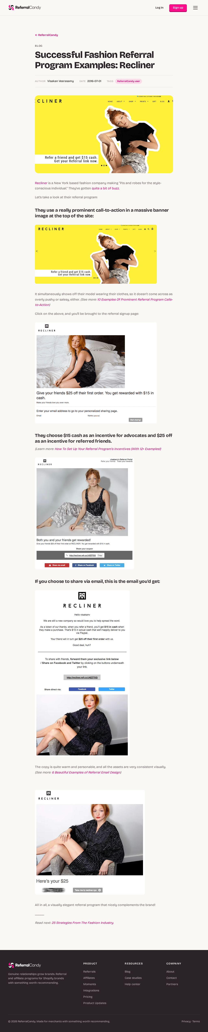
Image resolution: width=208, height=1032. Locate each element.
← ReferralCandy (46, 35)
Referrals (89, 971)
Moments (89, 984)
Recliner (41, 183)
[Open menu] (195, 7)
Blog (127, 971)
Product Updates (94, 1003)
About (170, 971)
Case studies (133, 978)
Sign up (178, 7)
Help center (132, 984)
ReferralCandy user (128, 81)
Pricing (87, 997)
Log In (159, 7)
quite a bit (99, 188)
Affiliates (89, 978)
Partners (172, 984)
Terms (196, 1021)
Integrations (91, 990)
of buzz (113, 188)
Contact (171, 978)
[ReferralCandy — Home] (24, 7)
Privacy (186, 1021)
